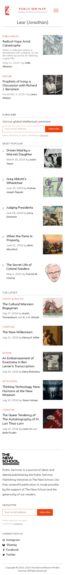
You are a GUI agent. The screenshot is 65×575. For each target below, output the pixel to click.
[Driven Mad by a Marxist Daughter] (53, 158)
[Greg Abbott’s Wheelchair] (53, 187)
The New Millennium (17, 332)
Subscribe (53, 129)
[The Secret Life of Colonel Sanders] (53, 273)
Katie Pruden (9, 432)
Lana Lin (27, 428)
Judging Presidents (19, 207)
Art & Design (9, 381)
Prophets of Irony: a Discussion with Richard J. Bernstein (20, 85)
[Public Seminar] (8, 10)
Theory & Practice (13, 299)
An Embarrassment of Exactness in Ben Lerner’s (18, 362)
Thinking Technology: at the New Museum (21, 391)
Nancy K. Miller (31, 337)
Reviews (7, 353)
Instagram (13, 540)
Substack (44, 135)
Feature (7, 76)
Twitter (11, 555)
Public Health (11, 36)
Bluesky (11, 545)
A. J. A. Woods (31, 317)
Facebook (12, 550)
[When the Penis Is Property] (53, 244)
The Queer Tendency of (20, 419)
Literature (8, 327)
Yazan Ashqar (30, 400)
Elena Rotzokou (31, 371)
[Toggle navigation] (56, 10)
